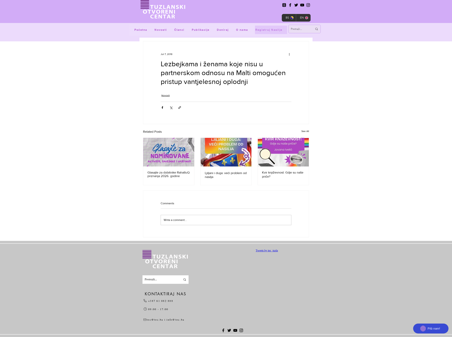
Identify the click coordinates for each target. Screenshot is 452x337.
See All (305, 131)
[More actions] (289, 54)
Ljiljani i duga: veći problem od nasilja (226, 175)
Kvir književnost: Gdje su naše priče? (282, 174)
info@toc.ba (175, 319)
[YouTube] (302, 5)
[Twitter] (296, 5)
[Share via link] (179, 107)
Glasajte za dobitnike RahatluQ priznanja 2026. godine (168, 174)
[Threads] (284, 5)
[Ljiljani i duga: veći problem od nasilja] (226, 152)
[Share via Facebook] (162, 107)
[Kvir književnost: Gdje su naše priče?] (283, 152)
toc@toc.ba (155, 319)
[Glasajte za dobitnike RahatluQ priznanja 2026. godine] (168, 152)
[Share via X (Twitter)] (171, 107)
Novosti (165, 95)
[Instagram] (308, 5)
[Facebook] (290, 5)
